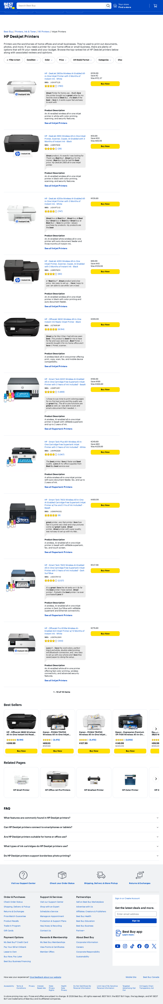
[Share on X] (154, 946)
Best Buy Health (83, 916)
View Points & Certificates (52, 947)
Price (61, 60)
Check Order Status (13, 902)
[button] (122, 6)
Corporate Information (87, 942)
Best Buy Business (84, 925)
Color (47, 60)
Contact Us (45, 930)
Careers (80, 947)
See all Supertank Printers (58, 428)
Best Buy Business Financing (17, 961)
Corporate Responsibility (88, 951)
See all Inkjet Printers (56, 123)
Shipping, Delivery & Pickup (17, 906)
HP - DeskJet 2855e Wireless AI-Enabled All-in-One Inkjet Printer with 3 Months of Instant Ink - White (65, 76)
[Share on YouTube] (117, 946)
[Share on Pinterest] (146, 946)
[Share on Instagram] (125, 946)
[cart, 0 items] (155, 6)
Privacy (32, 986)
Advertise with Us (84, 906)
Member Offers (47, 951)
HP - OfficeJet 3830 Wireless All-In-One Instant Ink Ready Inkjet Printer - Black (63, 320)
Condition (31, 60)
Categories (104, 60)
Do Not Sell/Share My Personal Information (82, 987)
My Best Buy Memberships (52, 942)
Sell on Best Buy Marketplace (90, 902)
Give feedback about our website (45, 977)
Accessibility (9, 986)
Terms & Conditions (21, 987)
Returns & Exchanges (14, 911)
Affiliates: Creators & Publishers (91, 911)
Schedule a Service (49, 911)
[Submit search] (108, 6)
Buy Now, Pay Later (13, 956)
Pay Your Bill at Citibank (15, 947)
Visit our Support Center (51, 902)
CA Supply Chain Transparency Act (146, 987)
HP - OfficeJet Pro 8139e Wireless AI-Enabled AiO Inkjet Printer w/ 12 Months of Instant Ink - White (64, 631)
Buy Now (105, 83)
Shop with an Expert (49, 906)
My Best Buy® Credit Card (16, 942)
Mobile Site (131, 977)
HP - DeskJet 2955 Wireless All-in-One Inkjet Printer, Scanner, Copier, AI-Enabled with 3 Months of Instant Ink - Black (65, 139)
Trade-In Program (12, 925)
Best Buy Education (85, 921)
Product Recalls (11, 921)
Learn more (128, 935)
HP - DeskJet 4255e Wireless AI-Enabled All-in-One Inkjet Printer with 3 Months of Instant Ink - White (65, 201)
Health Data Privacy (64, 988)
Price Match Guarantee (15, 916)
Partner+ (80, 930)
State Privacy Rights (52, 988)
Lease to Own (10, 951)
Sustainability (82, 956)
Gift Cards (8, 930)
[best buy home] (9, 6)
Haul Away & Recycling (51, 925)
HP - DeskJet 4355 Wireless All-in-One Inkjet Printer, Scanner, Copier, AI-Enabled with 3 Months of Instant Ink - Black (65, 264)
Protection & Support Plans (53, 921)
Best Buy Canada (151, 977)
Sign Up (136, 920)
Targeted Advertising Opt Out (129, 988)
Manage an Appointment (52, 916)
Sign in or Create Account (127, 898)
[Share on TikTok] (132, 946)
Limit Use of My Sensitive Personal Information (107, 987)
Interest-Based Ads (41, 987)
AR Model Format (81, 60)
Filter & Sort (14, 60)
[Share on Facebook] (139, 946)
